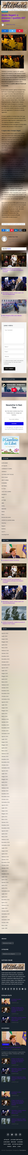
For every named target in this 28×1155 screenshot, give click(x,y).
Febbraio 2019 (5, 856)
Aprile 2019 (4, 853)
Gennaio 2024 (5, 722)
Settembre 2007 (6, 914)
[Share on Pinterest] (19, 30)
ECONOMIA (4, 483)
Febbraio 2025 (5, 685)
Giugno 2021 (5, 810)
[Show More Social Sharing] (24, 30)
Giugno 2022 (5, 776)
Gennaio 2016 (5, 882)
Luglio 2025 (4, 670)
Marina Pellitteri (10, 24)
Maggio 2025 (5, 676)
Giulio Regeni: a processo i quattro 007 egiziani (13, 224)
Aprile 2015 (4, 885)
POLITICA (4, 523)
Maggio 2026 (5, 642)
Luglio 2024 (4, 705)
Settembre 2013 (6, 891)
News (3, 514)
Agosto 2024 (5, 702)
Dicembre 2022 (5, 759)
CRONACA (4, 471)
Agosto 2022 (5, 770)
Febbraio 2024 (5, 719)
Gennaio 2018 (5, 868)
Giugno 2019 (5, 851)
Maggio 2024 (5, 710)
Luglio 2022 (4, 773)
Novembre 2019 (5, 842)
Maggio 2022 (5, 779)
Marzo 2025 (4, 682)
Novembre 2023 (5, 727)
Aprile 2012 (4, 902)
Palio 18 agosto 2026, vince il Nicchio (12, 315)
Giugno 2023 (5, 742)
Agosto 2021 (5, 805)
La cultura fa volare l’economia (11, 560)
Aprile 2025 (4, 679)
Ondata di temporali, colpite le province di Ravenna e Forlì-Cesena (14, 623)
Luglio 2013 (4, 893)
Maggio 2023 (5, 745)
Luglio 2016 (4, 876)
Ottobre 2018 (5, 865)
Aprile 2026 (4, 644)
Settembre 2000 (6, 919)
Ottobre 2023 (5, 730)
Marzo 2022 (4, 785)
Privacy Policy (15, 429)
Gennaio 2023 (5, 756)
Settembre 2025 (6, 664)
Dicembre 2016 (5, 873)
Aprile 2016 (4, 879)
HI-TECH (4, 488)
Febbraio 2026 (5, 650)
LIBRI (3, 503)
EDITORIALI (4, 486)
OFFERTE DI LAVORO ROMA (8, 520)
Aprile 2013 (4, 896)
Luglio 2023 (4, 739)
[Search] (25, 6)
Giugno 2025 (5, 673)
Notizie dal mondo (6, 517)
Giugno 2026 (5, 639)
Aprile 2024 (4, 713)
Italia (3, 497)
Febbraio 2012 (5, 905)
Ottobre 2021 (5, 799)
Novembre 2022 (5, 762)
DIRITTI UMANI (5, 480)
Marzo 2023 (4, 750)
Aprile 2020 (4, 833)
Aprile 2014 (4, 888)
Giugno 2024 (5, 707)
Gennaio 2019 (5, 859)
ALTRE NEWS (5, 463)
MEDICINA (4, 508)
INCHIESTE (4, 494)
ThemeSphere (22, 1150)
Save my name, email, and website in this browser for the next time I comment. (13, 362)
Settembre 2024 (6, 699)
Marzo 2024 (4, 716)
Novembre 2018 (5, 862)
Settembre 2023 (6, 733)
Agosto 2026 (5, 633)
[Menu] (3, 6)
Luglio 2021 (4, 808)
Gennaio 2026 (5, 653)
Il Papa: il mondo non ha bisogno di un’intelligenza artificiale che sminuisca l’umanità (13, 270)
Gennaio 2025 (5, 687)
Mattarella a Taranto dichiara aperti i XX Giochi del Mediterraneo (13, 293)
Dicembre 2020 (5, 825)
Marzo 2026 (4, 647)
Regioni (3, 526)
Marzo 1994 (4, 925)
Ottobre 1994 (5, 922)
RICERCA (4, 528)
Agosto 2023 (5, 736)
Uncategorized (5, 534)
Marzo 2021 (4, 819)
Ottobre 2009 (5, 911)
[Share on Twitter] (5, 30)
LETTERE (4, 500)
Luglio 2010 (4, 908)
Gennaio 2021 (5, 822)
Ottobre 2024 (5, 696)
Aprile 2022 (4, 782)
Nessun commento (7, 26)
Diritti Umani (5, 477)
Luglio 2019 (4, 848)
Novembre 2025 (5, 659)
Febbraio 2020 (5, 839)
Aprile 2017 (4, 871)
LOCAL (3, 506)
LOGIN (19, 1146)
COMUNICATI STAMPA (7, 468)
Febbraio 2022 (5, 788)
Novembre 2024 (5, 693)
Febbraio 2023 (5, 753)
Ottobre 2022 (5, 765)
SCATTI (3, 531)
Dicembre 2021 (5, 793)
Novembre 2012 (5, 899)
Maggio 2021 (5, 813)
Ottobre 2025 (5, 662)
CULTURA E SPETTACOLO (8, 474)
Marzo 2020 (4, 836)
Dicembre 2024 (5, 690)
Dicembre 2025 (5, 656)
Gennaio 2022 (5, 790)
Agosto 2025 (5, 667)
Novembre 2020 (5, 828)
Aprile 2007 (4, 916)
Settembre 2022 (6, 768)
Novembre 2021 (5, 796)
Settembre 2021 (6, 802)
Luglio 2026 (4, 636)
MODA (3, 511)
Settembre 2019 (6, 845)
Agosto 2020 (5, 830)
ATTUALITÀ (4, 465)
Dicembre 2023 (5, 725)
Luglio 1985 (4, 928)
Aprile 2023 (4, 748)
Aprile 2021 (4, 816)
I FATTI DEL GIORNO (6, 491)
